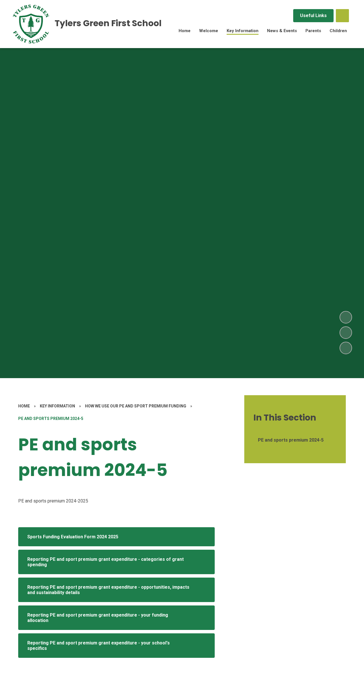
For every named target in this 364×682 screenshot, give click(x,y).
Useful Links (313, 15)
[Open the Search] (342, 15)
